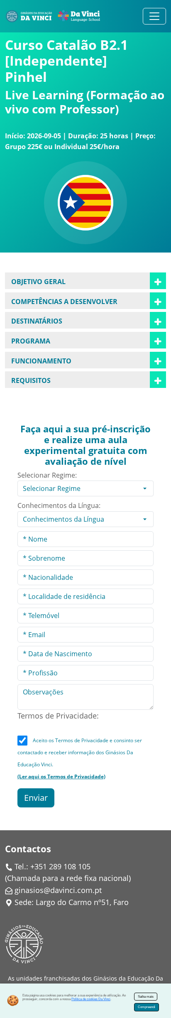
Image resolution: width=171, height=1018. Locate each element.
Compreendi (146, 1007)
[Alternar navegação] (154, 16)
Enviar (36, 797)
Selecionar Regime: (47, 475)
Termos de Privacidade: (58, 716)
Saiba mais (146, 996)
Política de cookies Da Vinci (90, 999)
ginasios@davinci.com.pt (58, 890)
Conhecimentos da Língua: (58, 505)
